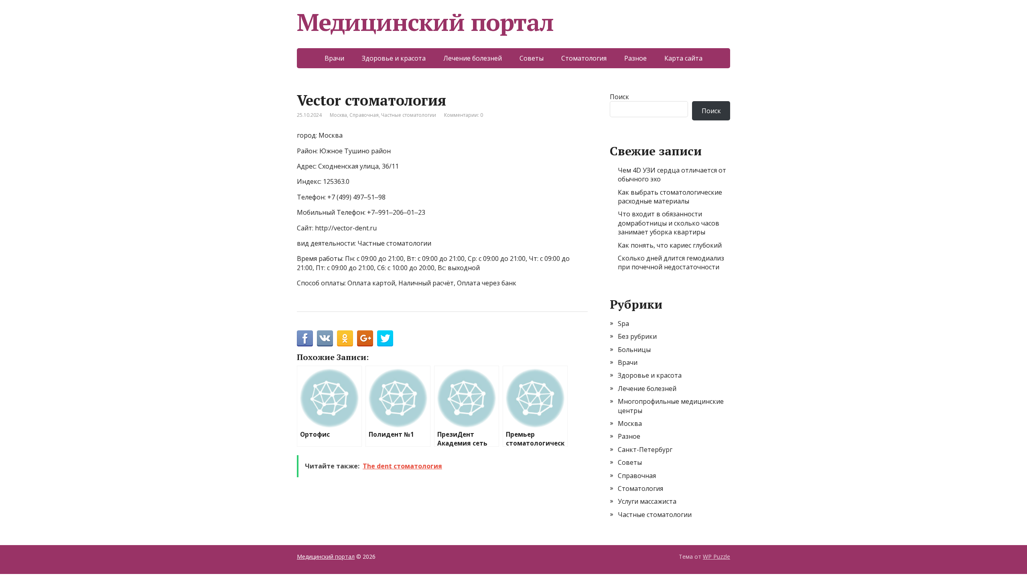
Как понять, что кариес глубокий (670, 245)
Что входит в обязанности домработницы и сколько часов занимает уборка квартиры (668, 223)
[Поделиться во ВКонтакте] (325, 338)
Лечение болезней (472, 58)
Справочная (364, 115)
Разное (635, 58)
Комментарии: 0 (463, 115)
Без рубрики (637, 336)
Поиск (619, 96)
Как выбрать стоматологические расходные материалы (670, 197)
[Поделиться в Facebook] (305, 338)
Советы (532, 58)
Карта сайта (683, 58)
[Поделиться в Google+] (365, 338)
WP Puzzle (716, 556)
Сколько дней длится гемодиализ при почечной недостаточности (671, 262)
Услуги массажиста (647, 501)
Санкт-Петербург (645, 449)
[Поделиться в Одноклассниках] (345, 338)
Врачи (334, 58)
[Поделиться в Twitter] (385, 338)
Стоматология (584, 58)
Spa (623, 323)
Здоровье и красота (394, 58)
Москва (338, 115)
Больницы (634, 349)
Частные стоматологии (408, 115)
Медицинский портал (425, 22)
